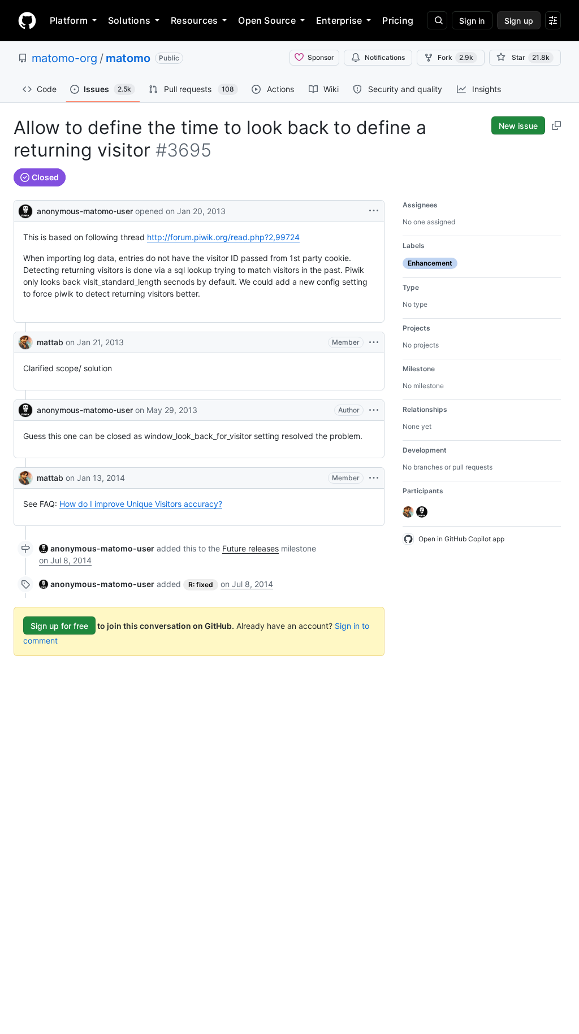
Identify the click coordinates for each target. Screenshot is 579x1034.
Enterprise (339, 20)
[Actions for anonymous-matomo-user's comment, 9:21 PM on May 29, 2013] (374, 410)
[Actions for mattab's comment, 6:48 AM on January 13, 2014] (374, 478)
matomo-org (64, 58)
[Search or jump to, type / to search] (437, 20)
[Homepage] (27, 20)
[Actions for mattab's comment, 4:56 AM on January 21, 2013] (374, 342)
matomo (128, 58)
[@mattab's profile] (25, 342)
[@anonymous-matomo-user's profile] (25, 210)
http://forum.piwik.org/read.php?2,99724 (223, 237)
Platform (69, 20)
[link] (96, 548)
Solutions (129, 20)
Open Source (267, 20)
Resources (194, 20)
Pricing (397, 20)
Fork (455, 57)
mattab (50, 342)
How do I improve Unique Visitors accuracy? (140, 504)
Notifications (385, 57)
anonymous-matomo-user (85, 211)
